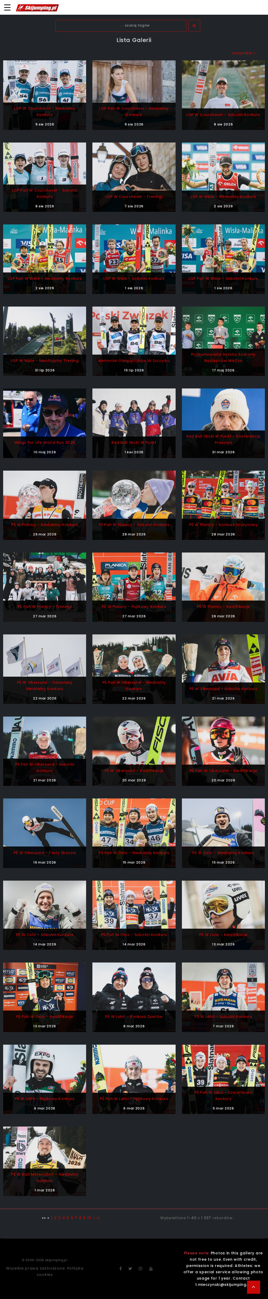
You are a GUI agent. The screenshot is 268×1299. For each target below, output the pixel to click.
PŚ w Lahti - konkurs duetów (134, 1016)
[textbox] (121, 25)
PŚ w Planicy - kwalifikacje (223, 606)
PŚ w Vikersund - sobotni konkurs (223, 688)
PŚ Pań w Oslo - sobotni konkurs (134, 934)
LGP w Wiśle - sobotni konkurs (133, 278)
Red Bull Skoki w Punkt (133, 442)
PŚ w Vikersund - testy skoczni (45, 852)
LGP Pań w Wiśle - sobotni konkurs (223, 278)
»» (98, 1218)
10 (89, 1218)
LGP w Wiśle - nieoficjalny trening (45, 360)
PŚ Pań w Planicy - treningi (45, 606)
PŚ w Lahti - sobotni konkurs (223, 1016)
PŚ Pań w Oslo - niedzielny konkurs (134, 852)
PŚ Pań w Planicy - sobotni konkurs (134, 524)
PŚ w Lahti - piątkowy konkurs (45, 1098)
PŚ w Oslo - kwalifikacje (223, 934)
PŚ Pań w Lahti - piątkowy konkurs (134, 1098)
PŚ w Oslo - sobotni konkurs (45, 934)
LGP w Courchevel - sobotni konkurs (223, 114)
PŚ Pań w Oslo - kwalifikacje (44, 1016)
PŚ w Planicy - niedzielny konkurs (44, 524)
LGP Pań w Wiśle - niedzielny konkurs (45, 278)
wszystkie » (243, 53)
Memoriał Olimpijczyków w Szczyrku (134, 360)
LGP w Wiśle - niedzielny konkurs (223, 196)
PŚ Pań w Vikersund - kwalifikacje (223, 770)
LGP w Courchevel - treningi (134, 196)
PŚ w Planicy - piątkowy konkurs (134, 606)
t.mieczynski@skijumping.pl (223, 1284)
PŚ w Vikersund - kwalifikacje (134, 770)
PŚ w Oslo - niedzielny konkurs (223, 852)
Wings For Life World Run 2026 (44, 442)
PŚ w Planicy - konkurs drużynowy (223, 524)
